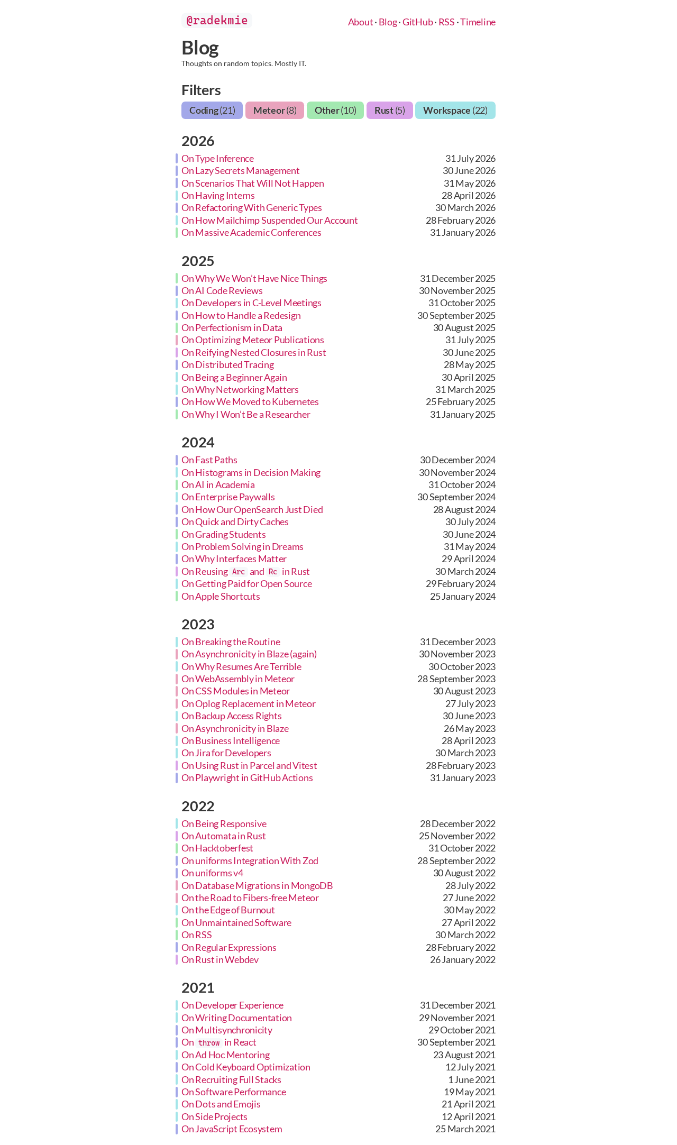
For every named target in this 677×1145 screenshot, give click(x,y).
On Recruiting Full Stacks (231, 1079)
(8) (275, 110)
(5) (389, 110)
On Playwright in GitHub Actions (247, 777)
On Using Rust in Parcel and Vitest (249, 765)
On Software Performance (233, 1091)
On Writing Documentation (236, 1017)
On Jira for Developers (226, 752)
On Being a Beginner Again (234, 377)
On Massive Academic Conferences (251, 232)
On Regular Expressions (229, 947)
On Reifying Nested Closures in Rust (253, 352)
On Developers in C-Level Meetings (251, 302)
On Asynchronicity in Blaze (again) (249, 653)
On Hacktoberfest (217, 848)
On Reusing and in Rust (245, 571)
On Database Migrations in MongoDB (257, 885)
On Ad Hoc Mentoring (225, 1054)
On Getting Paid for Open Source (246, 583)
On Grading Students (223, 534)
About (360, 22)
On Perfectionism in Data (231, 327)
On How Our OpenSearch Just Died (252, 509)
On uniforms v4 (212, 872)
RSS (446, 22)
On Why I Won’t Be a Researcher (245, 414)
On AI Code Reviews (222, 290)
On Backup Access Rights (231, 715)
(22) (455, 110)
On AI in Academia (218, 484)
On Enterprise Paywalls (228, 496)
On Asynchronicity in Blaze (235, 728)
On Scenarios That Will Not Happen (252, 183)
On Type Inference (217, 158)
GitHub (417, 22)
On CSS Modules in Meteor (235, 691)
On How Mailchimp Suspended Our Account (269, 220)
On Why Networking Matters (240, 389)
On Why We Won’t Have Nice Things (254, 278)
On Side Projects (214, 1116)
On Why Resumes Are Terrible (241, 666)
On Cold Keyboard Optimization (245, 1067)
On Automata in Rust (223, 835)
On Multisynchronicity (226, 1030)
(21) (212, 110)
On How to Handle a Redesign (240, 315)
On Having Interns (218, 195)
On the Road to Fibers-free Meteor (250, 897)
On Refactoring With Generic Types (251, 207)
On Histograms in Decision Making (251, 472)
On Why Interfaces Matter (234, 558)
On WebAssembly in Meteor (238, 678)
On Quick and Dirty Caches (235, 521)
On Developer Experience (232, 1005)
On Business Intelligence (230, 740)
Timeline (478, 22)
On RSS (196, 934)
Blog (388, 22)
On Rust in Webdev (220, 959)
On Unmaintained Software (236, 922)
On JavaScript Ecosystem (231, 1128)
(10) (335, 110)
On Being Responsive (223, 823)
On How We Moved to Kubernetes (250, 401)
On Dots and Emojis (221, 1104)
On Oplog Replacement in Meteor (248, 703)
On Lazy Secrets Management (240, 170)
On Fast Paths (209, 459)
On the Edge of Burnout (228, 909)
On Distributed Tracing (227, 364)
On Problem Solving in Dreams (242, 546)
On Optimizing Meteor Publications (252, 339)
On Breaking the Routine (230, 641)
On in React (219, 1042)
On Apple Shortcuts (220, 596)
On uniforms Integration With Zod (249, 860)
